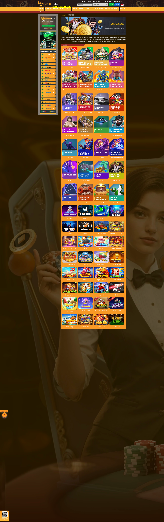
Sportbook (48, 9)
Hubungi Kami (107, 1)
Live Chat (97, 1)
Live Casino (94, 9)
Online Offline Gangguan (48, 111)
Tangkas (101, 9)
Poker (81, 9)
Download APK (87, 1)
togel (87, 9)
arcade (75, 9)
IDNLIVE (68, 9)
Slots (62, 9)
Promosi (122, 9)
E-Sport (55, 9)
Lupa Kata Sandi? (117, 1)
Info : (40, 11)
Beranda (41, 9)
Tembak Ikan (109, 9)
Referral (116, 9)
